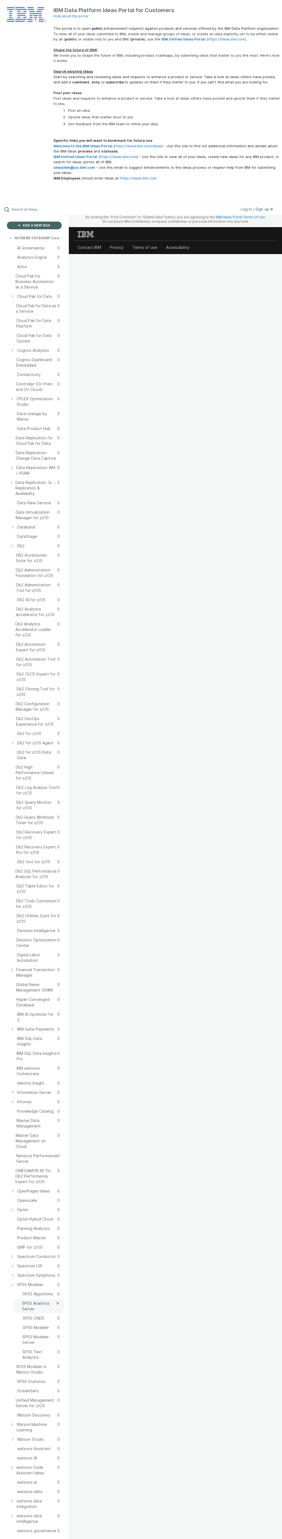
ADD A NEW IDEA (36, 225)
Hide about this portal (70, 16)
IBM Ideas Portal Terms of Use (240, 217)
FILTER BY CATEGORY (32, 238)
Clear (55, 238)
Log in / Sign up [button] (255, 209)
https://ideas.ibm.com (226, 39)
